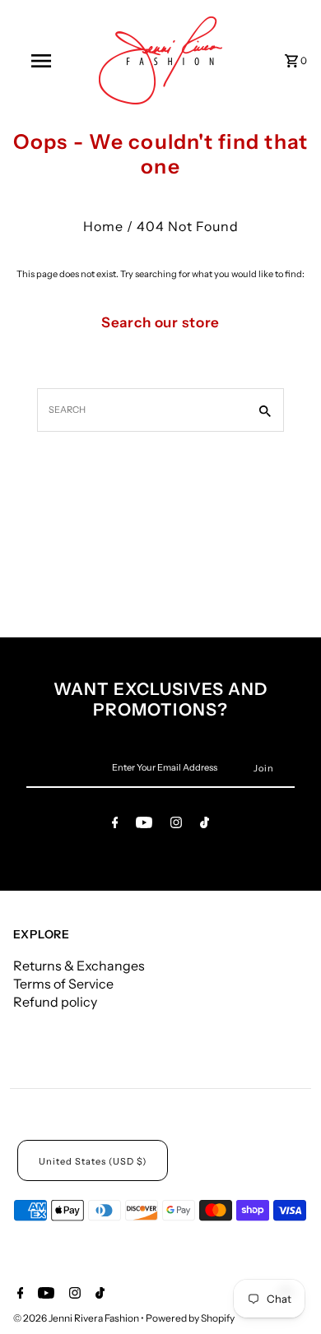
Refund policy (55, 1002)
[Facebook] (115, 825)
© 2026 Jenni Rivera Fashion (77, 1318)
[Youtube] (144, 825)
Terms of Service (63, 983)
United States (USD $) (93, 1161)
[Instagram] (176, 825)
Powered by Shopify (190, 1318)
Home (103, 226)
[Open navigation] (41, 60)
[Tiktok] (204, 825)
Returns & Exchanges (79, 965)
